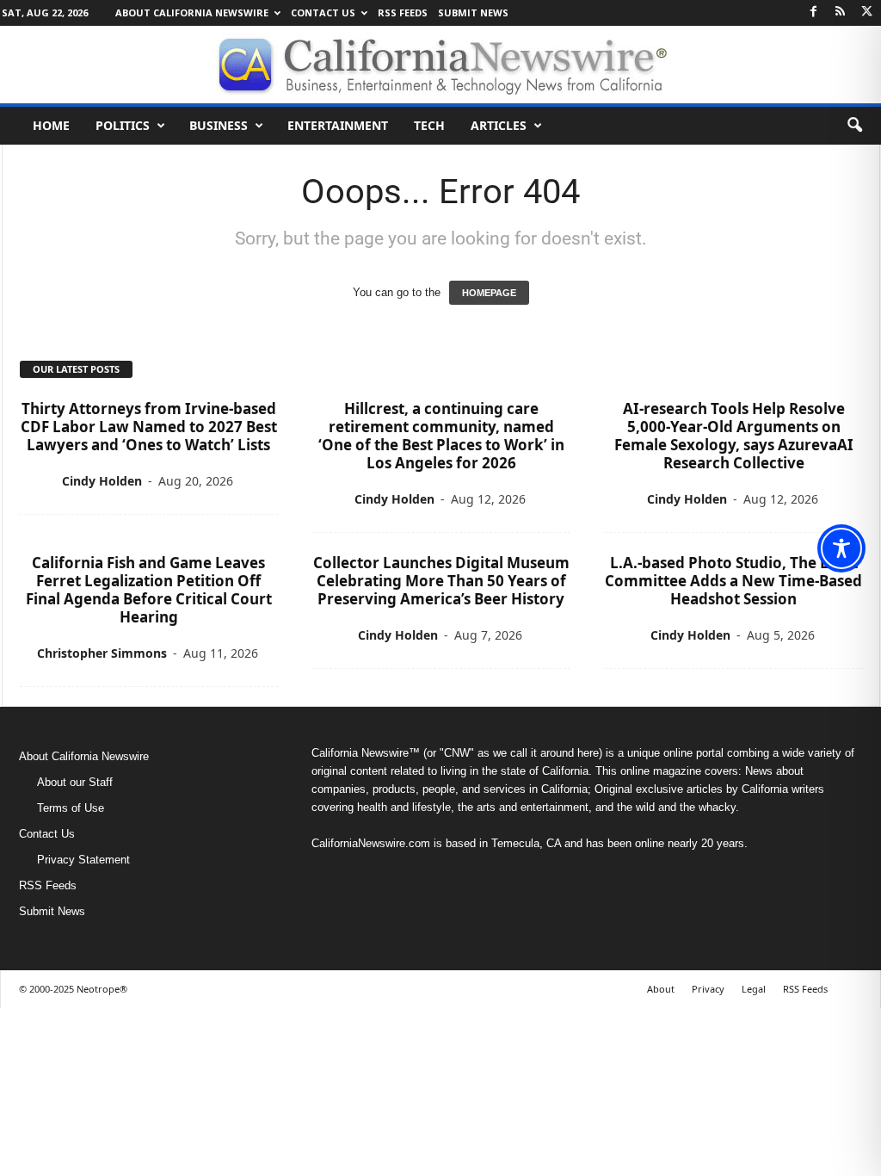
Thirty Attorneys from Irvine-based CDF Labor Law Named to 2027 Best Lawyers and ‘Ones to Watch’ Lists (149, 427)
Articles (499, 125)
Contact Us (323, 12)
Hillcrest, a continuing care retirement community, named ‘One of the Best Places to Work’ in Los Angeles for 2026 (441, 436)
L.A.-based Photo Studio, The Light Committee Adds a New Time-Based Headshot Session (733, 581)
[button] (854, 126)
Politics (122, 125)
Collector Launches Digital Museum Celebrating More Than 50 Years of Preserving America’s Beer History (441, 581)
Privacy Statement (83, 859)
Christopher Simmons (102, 653)
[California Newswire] (440, 64)
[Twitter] (867, 12)
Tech (429, 125)
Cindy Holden (102, 481)
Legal (754, 988)
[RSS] (840, 12)
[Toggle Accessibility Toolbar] (841, 548)
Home (51, 125)
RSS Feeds (403, 12)
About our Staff (75, 782)
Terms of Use (70, 808)
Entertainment (337, 125)
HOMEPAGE (489, 293)
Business (218, 125)
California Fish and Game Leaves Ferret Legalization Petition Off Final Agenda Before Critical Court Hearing (149, 590)
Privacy (708, 988)
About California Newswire (191, 12)
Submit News (473, 12)
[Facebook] (814, 12)
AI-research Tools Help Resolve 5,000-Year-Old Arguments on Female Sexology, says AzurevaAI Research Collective (733, 436)
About (661, 988)
